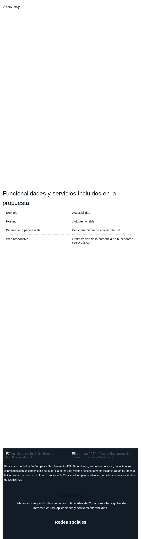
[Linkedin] (70, 532)
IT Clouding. (70, 495)
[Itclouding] (11, 7)
